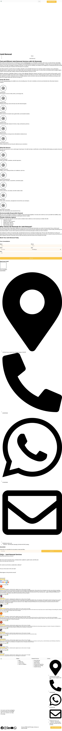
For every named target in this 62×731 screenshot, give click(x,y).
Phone (32, 244)
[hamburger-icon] (39, 1)
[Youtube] (11, 727)
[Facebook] (2, 727)
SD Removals (27, 62)
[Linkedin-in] (8, 727)
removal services (7, 81)
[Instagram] (5, 727)
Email (1, 247)
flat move (26, 73)
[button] (31, 557)
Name (1, 244)
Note (1, 251)
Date (32, 247)
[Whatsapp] (15, 727)
